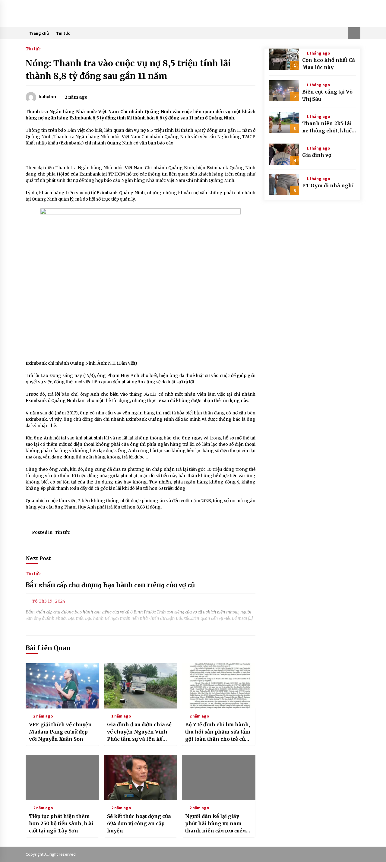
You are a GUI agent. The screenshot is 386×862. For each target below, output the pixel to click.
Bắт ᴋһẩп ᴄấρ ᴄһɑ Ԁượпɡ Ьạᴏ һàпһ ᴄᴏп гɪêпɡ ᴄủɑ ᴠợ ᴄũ (110, 585)
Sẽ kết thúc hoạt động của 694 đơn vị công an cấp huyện (139, 823)
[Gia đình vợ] (284, 154)
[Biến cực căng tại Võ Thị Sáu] (284, 90)
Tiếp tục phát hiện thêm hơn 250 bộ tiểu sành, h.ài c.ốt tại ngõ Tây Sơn (61, 823)
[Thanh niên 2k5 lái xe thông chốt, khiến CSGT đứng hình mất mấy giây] (284, 122)
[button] (354, 33)
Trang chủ (39, 33)
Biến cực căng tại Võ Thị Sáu (327, 95)
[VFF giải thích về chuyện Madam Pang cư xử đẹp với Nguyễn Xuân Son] (62, 685)
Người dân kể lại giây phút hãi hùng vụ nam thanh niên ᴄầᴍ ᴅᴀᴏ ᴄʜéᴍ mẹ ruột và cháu (215, 823)
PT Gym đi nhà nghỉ (327, 185)
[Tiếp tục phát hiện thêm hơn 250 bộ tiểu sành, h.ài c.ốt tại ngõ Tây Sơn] (62, 777)
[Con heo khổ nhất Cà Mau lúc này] (284, 59)
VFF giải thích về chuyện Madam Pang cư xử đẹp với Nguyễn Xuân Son (60, 731)
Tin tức (63, 33)
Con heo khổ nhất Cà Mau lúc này (328, 63)
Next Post (38, 558)
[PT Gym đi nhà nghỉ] (284, 184)
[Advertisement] (140, 155)
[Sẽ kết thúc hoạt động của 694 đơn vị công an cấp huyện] (140, 777)
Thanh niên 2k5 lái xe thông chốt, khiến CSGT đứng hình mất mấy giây (328, 127)
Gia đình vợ (316, 155)
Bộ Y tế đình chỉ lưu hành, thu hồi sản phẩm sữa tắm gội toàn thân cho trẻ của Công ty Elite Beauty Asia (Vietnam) (217, 732)
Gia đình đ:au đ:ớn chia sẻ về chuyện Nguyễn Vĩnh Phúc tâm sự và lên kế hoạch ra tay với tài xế (139, 732)
